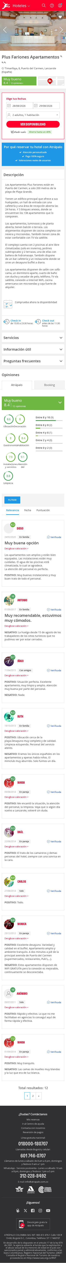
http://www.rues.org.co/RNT (41, 1257)
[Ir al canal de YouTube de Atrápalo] (48, 1211)
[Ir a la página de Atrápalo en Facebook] (33, 1211)
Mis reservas (33, 1119)
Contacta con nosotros (33, 1128)
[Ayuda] (52, 5)
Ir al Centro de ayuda (33, 1123)
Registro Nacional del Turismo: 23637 (43, 1252)
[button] (60, 17)
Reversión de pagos (33, 1132)
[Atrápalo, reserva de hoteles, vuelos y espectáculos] (6, 5)
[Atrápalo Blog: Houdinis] (18, 1210)
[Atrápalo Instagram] (41, 1211)
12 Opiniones (17, 83)
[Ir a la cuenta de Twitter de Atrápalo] (25, 1211)
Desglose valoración (16, 548)
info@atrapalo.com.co (36, 1181)
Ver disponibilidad (33, 124)
